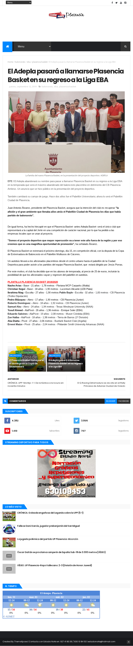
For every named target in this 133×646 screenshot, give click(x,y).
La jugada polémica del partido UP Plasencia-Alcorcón (47, 539)
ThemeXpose (20, 641)
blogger (110, 401)
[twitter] (116, 3)
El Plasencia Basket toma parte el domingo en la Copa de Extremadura (26, 363)
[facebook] (112, 3)
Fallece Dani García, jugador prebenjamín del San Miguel (48, 526)
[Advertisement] (66, 31)
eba (28, 62)
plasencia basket (40, 62)
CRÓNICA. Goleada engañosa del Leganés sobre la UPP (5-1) (50, 512)
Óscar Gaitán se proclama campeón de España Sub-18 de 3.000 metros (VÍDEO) (61, 552)
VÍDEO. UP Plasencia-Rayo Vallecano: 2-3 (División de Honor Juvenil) (54, 565)
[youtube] (121, 3)
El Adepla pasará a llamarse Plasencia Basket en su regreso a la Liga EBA (65, 363)
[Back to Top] (128, 642)
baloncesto (20, 62)
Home (10, 62)
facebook (124, 401)
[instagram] (125, 3)
